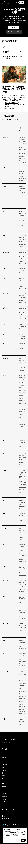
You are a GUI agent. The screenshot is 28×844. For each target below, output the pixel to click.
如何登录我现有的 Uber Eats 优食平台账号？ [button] (13, 51)
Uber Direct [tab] (10, 47)
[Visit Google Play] (7, 824)
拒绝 (18, 840)
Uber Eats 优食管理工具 (11, 102)
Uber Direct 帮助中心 (14, 32)
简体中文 (6, 816)
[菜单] (26, 2)
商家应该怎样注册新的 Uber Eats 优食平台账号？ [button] (13, 57)
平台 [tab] (4, 47)
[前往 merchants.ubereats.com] (5, 2)
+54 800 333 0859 (23, 178)
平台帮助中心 (13, 27)
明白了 (23, 840)
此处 (23, 834)
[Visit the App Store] (17, 825)
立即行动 (21, 2)
